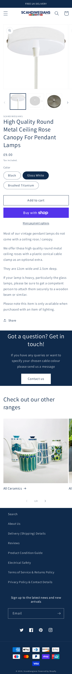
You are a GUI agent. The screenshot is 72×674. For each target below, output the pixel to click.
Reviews (14, 543)
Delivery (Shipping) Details (27, 533)
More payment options (36, 223)
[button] (5, 13)
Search (13, 514)
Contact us (36, 378)
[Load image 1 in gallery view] (18, 102)
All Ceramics (12, 488)
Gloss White (35, 175)
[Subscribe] (59, 613)
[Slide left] (4, 102)
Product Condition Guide (25, 553)
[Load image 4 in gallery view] (36, 102)
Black (12, 175)
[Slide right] (67, 102)
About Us (14, 524)
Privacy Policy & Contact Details (30, 582)
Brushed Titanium (21, 185)
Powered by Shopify (47, 671)
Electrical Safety (19, 562)
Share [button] (12, 320)
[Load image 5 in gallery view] (54, 102)
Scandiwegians (30, 671)
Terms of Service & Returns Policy (31, 572)
